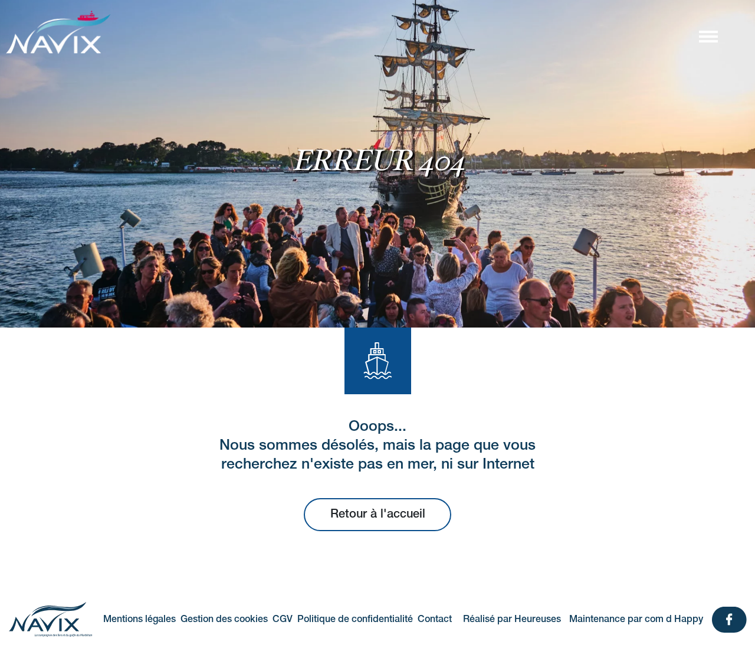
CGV (283, 620)
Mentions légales (139, 620)
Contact (435, 620)
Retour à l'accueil (377, 514)
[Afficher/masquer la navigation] (707, 36)
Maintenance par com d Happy (636, 620)
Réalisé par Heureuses (512, 620)
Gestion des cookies (224, 620)
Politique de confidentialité (355, 620)
